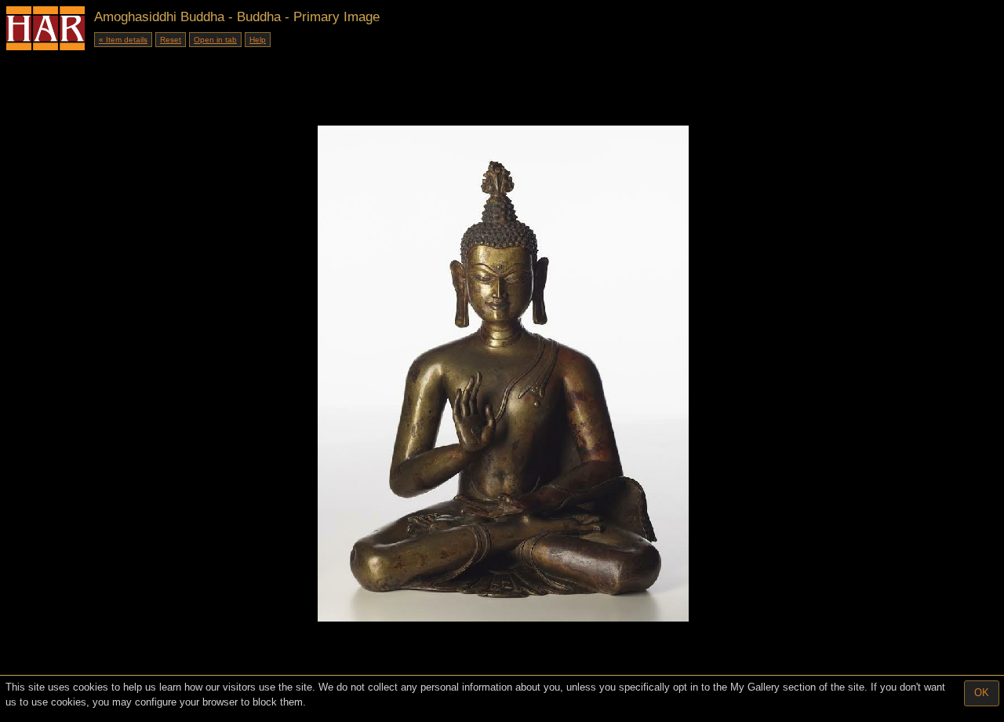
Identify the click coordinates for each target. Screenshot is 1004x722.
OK (981, 692)
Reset (170, 39)
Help (257, 39)
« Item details (123, 39)
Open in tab (215, 39)
